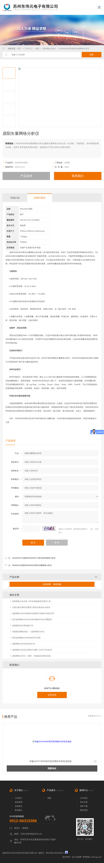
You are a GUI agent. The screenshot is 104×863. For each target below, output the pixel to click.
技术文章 (84, 802)
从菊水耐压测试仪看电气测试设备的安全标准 (31, 607)
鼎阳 (37, 48)
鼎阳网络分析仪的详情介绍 (23, 644)
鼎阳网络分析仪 (49, 48)
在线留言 (18, 806)
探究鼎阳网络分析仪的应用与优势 (26, 638)
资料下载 (84, 806)
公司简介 (18, 798)
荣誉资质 (84, 810)
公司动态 (84, 798)
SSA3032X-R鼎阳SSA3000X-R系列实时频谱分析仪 (34, 558)
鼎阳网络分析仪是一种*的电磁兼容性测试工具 (31, 601)
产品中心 (28, 48)
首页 (19, 48)
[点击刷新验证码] (49, 528)
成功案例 (18, 802)
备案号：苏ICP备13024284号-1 (51, 853)
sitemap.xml (96, 857)
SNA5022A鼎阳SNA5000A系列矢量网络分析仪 (32, 565)
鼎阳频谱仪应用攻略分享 (22, 625)
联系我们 (78, 176)
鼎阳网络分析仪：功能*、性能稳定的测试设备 (31, 656)
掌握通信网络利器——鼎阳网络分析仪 (28, 632)
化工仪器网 (76, 857)
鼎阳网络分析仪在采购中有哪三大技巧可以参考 (32, 650)
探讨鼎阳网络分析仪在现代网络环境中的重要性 (32, 619)
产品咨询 (26, 176)
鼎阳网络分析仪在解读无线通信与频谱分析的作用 (33, 613)
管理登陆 (86, 857)
